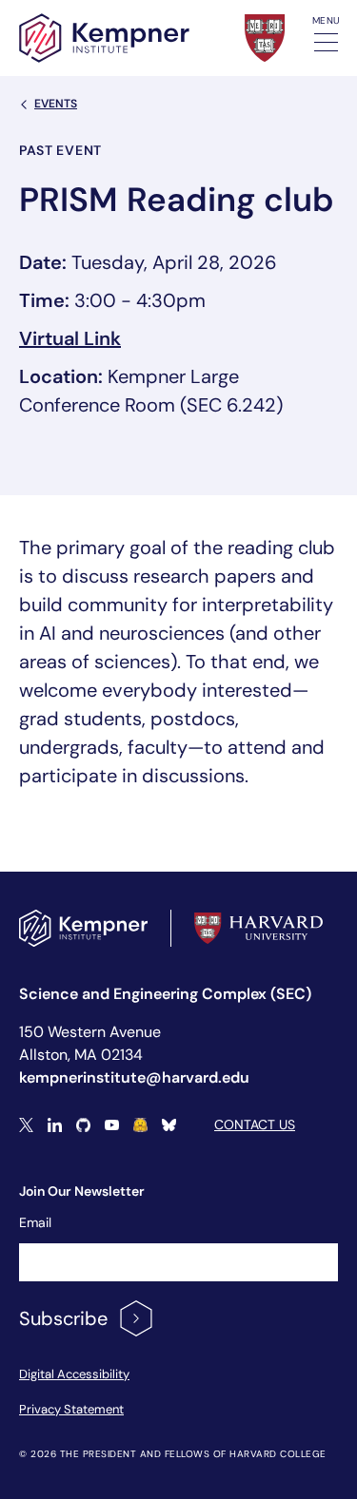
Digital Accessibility (74, 1374)
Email (35, 1222)
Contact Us (254, 1124)
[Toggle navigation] (326, 42)
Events (55, 103)
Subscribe (63, 1318)
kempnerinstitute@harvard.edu (134, 1077)
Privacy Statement (71, 1409)
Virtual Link (70, 338)
